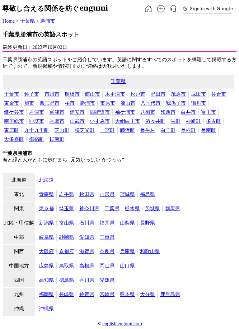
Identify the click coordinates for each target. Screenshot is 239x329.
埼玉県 (66, 208)
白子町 (168, 130)
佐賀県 (86, 294)
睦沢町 (127, 130)
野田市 (158, 94)
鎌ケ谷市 (14, 112)
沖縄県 (46, 308)
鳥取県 (66, 265)
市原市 (107, 103)
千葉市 (11, 94)
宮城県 (127, 194)
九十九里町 (36, 130)
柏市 (70, 103)
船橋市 (72, 94)
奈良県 (107, 251)
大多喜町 (14, 139)
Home (8, 21)
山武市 (77, 121)
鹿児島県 (170, 294)
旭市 (29, 103)
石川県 (86, 222)
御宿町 (36, 139)
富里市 (208, 112)
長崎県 (66, 294)
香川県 (86, 280)
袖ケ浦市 (125, 112)
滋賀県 (86, 251)
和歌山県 (150, 251)
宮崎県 (107, 294)
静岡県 (66, 237)
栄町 (175, 121)
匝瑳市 (36, 121)
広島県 (46, 265)
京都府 (66, 251)
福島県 (147, 194)
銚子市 (31, 94)
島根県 (86, 265)
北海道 (46, 180)
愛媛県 (107, 280)
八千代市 (151, 103)
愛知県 (86, 237)
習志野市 (49, 103)
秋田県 (86, 194)
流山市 (127, 103)
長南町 (208, 130)
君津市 (36, 112)
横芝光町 (85, 130)
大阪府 (46, 251)
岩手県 (66, 194)
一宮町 (107, 130)
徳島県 (66, 280)
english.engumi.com (122, 323)
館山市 (92, 94)
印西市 (168, 112)
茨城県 (152, 208)
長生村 (147, 130)
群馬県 (172, 208)
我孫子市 (176, 103)
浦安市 (77, 112)
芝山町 (61, 130)
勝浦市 (47, 21)
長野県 (147, 222)
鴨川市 (198, 103)
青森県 (46, 194)
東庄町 (11, 130)
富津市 (56, 112)
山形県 (107, 194)
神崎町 (193, 121)
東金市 (11, 103)
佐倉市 (218, 94)
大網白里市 (127, 121)
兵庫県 (127, 251)
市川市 (52, 94)
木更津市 (115, 94)
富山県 (66, 222)
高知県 (46, 280)
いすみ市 (100, 121)
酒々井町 (155, 121)
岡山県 (107, 265)
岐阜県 (46, 237)
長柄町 (188, 130)
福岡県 (46, 294)
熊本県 (127, 294)
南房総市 (14, 121)
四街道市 (100, 112)
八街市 (147, 112)
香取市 (56, 121)
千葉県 (27, 21)
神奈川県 (89, 208)
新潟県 (46, 222)
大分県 (147, 294)
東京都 (46, 208)
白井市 (188, 112)
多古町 (213, 121)
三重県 (107, 237)
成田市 (198, 94)
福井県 (107, 222)
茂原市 (178, 94)
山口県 (127, 265)
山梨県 (127, 222)
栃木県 (132, 208)
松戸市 (137, 94)
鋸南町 (56, 139)
